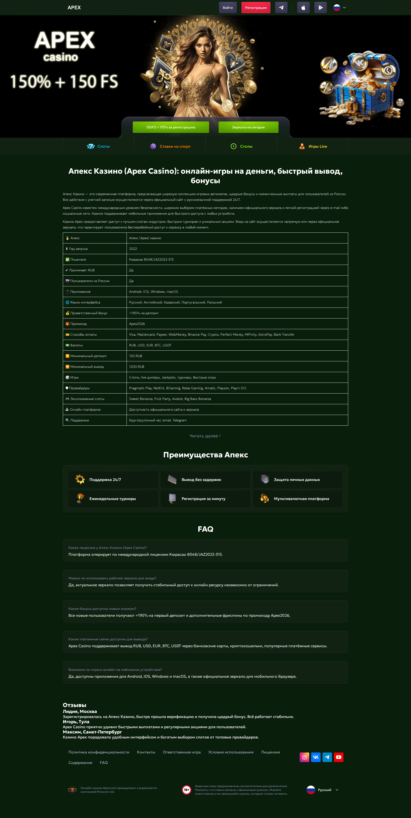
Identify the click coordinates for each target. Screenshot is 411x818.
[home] (75, 7)
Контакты (146, 752)
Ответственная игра (182, 752)
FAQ (104, 762)
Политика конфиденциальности (98, 752)
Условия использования (231, 752)
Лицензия (270, 752)
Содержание (80, 762)
